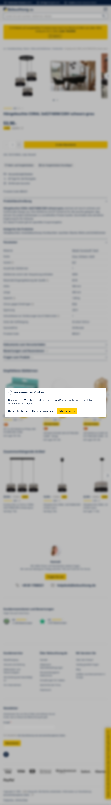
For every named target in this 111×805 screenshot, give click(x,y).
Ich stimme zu (67, 411)
